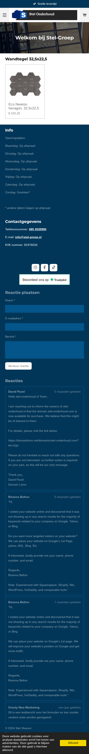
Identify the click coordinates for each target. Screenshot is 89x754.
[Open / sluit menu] (4, 15)
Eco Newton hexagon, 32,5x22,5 (23, 106)
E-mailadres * (14, 318)
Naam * (10, 300)
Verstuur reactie (18, 366)
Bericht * (10, 336)
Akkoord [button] (73, 742)
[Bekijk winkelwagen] (84, 15)
